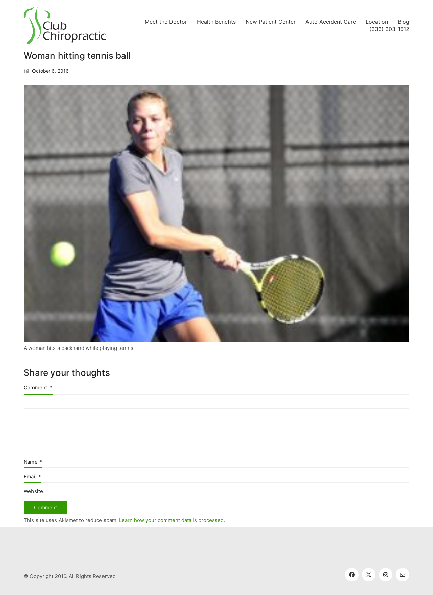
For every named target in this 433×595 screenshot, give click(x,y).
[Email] (402, 574)
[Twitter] (368, 574)
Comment (38, 387)
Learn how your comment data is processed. (172, 520)
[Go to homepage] (65, 25)
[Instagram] (385, 574)
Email (32, 476)
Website (33, 491)
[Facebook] (352, 574)
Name (33, 462)
